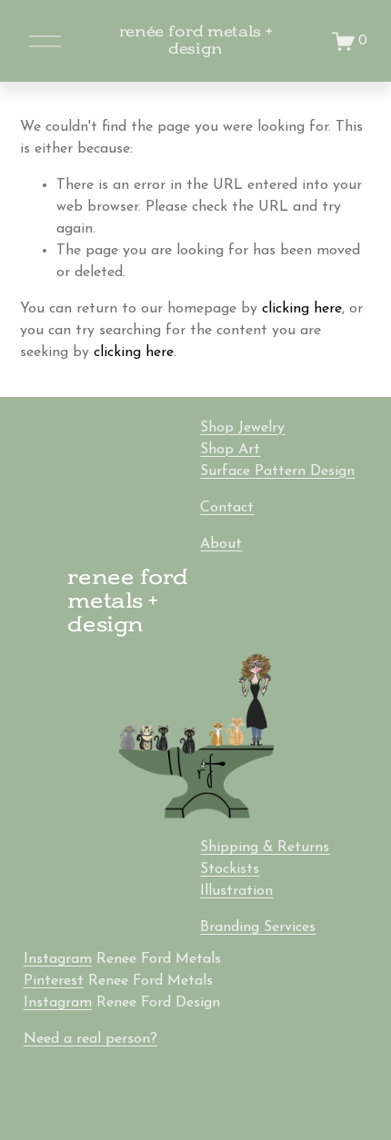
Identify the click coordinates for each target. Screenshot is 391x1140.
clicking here (302, 309)
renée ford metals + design (196, 40)
